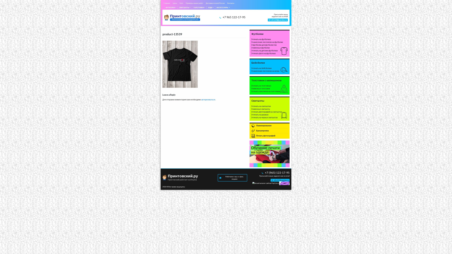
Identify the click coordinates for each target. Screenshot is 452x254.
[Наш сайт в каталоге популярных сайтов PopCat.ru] (265, 183)
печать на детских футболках (265, 50)
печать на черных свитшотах (265, 117)
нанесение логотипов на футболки (268, 42)
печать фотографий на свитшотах (267, 112)
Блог (181, 3)
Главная (167, 3)
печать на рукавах (260, 114)
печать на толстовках (262, 86)
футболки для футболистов (265, 45)
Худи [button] (210, 7)
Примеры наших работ (194, 3)
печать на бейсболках (262, 68)
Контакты (230, 3)
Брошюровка (262, 130)
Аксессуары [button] (222, 7)
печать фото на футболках (264, 53)
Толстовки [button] (198, 7)
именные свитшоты (261, 109)
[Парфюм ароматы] (284, 183)
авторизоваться (208, 99)
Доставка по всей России (215, 3)
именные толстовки (261, 88)
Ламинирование (264, 125)
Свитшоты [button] (184, 7)
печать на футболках (262, 39)
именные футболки (261, 48)
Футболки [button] (170, 7)
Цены (175, 3)
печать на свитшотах (262, 106)
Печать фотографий (265, 136)
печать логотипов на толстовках (266, 91)
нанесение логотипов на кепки (266, 71)
